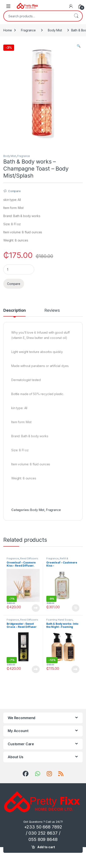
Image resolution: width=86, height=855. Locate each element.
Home (7, 30)
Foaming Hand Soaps (59, 619)
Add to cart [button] (75, 608)
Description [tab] (14, 310)
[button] (78, 46)
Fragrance (28, 30)
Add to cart (46, 847)
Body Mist (55, 30)
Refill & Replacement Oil (57, 560)
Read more (36, 608)
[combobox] (37, 16)
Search (76, 16)
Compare (14, 191)
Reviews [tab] (52, 310)
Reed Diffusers (29, 558)
